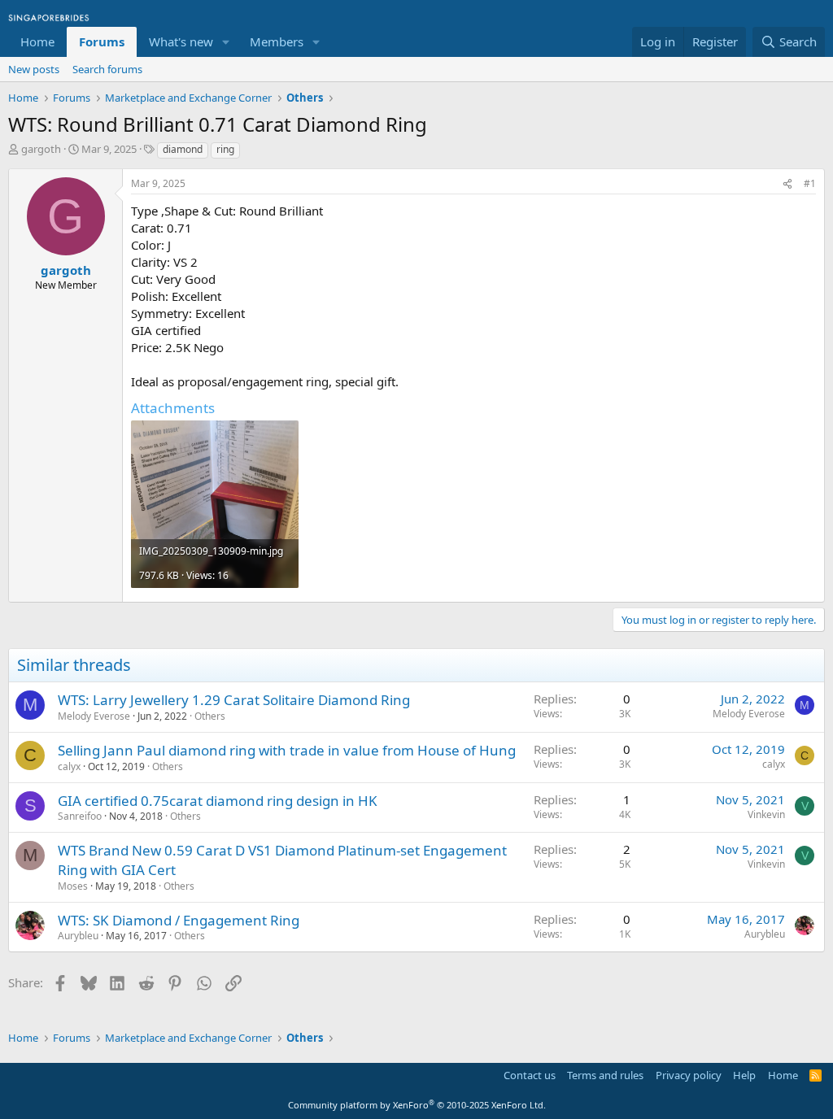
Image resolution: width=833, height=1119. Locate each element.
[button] (226, 42)
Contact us (530, 1075)
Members (276, 41)
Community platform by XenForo (417, 1105)
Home (37, 41)
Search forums (107, 69)
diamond (183, 149)
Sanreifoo (80, 816)
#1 (810, 183)
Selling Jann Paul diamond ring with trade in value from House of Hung (287, 750)
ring (225, 149)
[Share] (787, 184)
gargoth (41, 149)
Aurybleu (78, 936)
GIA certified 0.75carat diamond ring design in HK (217, 800)
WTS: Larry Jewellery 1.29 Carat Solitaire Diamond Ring (234, 699)
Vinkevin (766, 814)
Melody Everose (94, 716)
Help (744, 1075)
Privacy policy (689, 1075)
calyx (69, 766)
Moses (73, 886)
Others (209, 716)
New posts (33, 69)
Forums (101, 41)
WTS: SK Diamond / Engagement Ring (178, 920)
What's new (181, 41)
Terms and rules (605, 1075)
